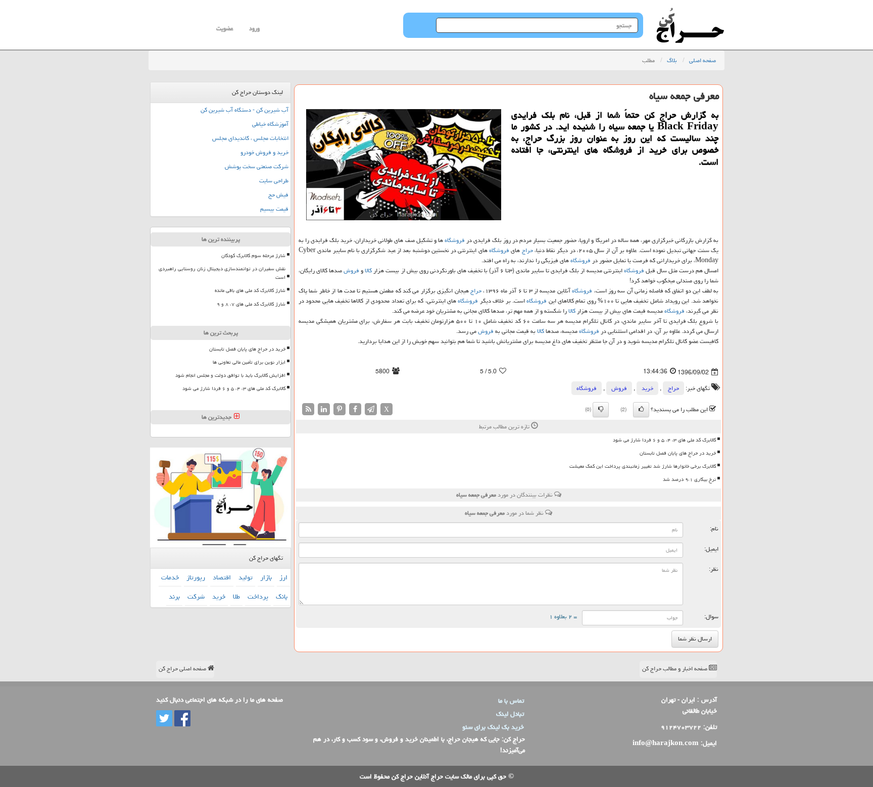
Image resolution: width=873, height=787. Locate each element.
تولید (245, 577)
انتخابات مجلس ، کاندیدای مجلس (250, 138)
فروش (351, 270)
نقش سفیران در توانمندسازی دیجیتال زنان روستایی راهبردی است (222, 273)
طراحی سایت (273, 180)
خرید (647, 388)
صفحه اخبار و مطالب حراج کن (675, 668)
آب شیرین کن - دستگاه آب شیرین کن (244, 110)
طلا (236, 596)
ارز (283, 577)
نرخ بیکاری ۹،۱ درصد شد (689, 479)
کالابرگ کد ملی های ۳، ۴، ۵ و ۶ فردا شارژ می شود (664, 440)
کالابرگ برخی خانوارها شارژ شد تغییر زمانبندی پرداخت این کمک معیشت (642, 466)
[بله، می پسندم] (641, 409)
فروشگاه (455, 240)
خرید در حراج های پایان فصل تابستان (678, 453)
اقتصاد (222, 577)
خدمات (170, 577)
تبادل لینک (510, 714)
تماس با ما (511, 701)
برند (174, 596)
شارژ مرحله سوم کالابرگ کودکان (253, 256)
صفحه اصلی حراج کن (183, 668)
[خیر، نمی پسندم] (601, 409)
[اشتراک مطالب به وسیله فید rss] (308, 409)
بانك (281, 596)
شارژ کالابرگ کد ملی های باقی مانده (250, 290)
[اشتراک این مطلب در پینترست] (339, 409)
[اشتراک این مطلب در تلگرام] (371, 409)
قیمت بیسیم (274, 209)
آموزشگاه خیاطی (270, 124)
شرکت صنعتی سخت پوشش (256, 166)
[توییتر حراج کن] (164, 719)
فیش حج (278, 195)
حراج (527, 250)
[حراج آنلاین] (690, 12)
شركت (196, 596)
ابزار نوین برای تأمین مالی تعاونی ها (249, 362)
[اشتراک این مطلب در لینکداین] (324, 409)
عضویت (224, 28)
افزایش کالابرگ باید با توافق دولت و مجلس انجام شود (230, 375)
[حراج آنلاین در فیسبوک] (181, 719)
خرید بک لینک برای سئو (493, 727)
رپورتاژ (195, 577)
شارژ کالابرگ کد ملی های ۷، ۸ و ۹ (251, 304)
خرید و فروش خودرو (264, 152)
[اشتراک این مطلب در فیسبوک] (355, 409)
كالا (368, 270)
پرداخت (258, 596)
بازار (266, 577)
